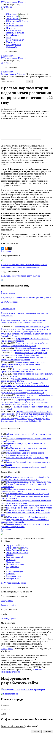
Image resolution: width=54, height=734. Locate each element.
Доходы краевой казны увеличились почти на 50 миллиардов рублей (24, 358)
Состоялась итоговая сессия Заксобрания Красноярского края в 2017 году (27, 396)
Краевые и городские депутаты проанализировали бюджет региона (21, 370)
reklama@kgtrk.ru (8, 618)
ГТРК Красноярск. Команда (13, 2)
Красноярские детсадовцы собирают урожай (26, 467)
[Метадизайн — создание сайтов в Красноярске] (23, 689)
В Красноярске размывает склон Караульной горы (28, 482)
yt (6, 7)
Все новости (6, 529)
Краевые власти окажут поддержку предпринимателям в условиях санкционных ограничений (24, 364)
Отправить (36, 732)
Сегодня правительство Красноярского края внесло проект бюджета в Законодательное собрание (27, 412)
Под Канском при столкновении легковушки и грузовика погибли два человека (24, 449)
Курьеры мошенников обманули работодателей (27, 510)
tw (8, 7)
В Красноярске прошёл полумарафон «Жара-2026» (29, 505)
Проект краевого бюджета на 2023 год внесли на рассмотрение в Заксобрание (25, 344)
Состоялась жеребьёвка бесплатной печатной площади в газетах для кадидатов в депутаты (25, 417)
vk (4, 7)
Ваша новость (7, 56)
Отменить (48, 732)
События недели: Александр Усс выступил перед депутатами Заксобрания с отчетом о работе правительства (25, 385)
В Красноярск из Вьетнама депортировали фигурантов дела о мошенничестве (22, 454)
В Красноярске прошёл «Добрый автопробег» (26, 517)
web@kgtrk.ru (7, 601)
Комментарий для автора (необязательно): (20, 726)
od (11, 7)
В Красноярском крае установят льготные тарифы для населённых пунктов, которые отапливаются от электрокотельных (24, 402)
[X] (10, 248)
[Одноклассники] (6, 248)
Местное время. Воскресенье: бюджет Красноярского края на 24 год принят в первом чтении (25, 328)
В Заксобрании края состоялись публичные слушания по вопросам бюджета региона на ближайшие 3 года (26, 333)
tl (1, 7)
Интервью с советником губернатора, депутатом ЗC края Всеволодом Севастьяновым (24, 391)
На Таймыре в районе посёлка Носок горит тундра (29, 508)
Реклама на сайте (8, 605)
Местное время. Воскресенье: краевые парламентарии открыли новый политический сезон (25, 349)
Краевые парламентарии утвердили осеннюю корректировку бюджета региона (24, 353)
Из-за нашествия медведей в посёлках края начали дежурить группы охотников (26, 502)
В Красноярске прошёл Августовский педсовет (27, 494)
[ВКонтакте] (2, 248)
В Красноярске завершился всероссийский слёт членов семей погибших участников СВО (25, 478)
